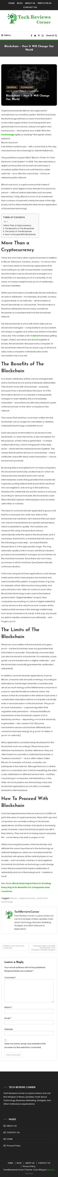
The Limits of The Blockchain (18, 231)
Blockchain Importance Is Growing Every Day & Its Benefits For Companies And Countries (26, 887)
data (35, 335)
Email (7, 1018)
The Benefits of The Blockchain (19, 228)
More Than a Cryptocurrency (17, 225)
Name (8, 1007)
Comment (10, 977)
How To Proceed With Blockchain (20, 234)
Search (50, 35)
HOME (12, 3)
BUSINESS (11, 87)
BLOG (20, 3)
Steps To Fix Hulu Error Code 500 (13, 946)
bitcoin (13, 898)
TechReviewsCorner (29, 91)
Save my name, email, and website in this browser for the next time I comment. (25, 1045)
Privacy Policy (13, 1145)
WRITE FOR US (44, 3)
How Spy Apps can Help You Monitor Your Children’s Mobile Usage (43, 947)
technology (7, 134)
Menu (7, 35)
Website (8, 1029)
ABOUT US (30, 3)
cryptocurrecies (27, 898)
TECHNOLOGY (27, 87)
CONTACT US (30, 7)
